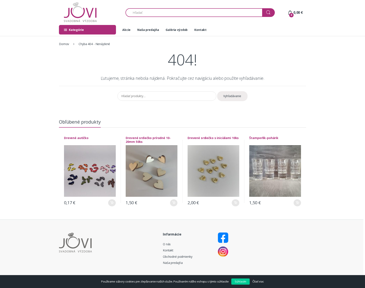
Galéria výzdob (177, 30)
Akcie (126, 30)
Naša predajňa (148, 30)
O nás (167, 244)
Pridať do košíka (112, 202)
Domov (64, 44)
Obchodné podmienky (177, 257)
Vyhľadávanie (232, 96)
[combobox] (194, 12)
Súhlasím (240, 281)
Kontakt (200, 30)
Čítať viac (258, 281)
